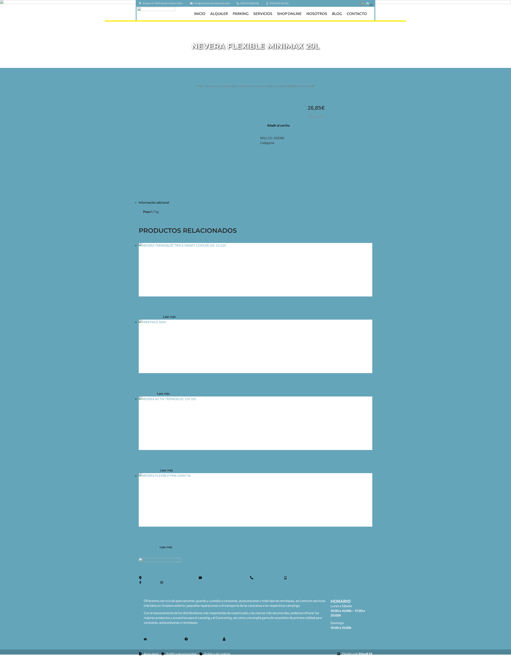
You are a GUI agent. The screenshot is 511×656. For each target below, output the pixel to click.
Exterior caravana (251, 86)
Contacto (357, 13)
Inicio (199, 13)
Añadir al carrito (278, 125)
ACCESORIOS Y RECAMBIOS (221, 86)
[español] (362, 4)
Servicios (262, 13)
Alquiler (219, 13)
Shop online (289, 13)
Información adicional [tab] (154, 202)
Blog (337, 13)
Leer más (169, 316)
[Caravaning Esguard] (156, 13)
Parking (241, 13)
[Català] (369, 4)
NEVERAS (270, 86)
